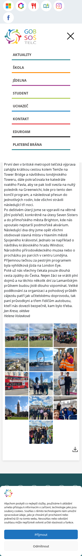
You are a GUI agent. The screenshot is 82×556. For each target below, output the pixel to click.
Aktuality (22, 54)
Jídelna (19, 80)
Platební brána (27, 144)
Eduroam (21, 131)
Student (20, 93)
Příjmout (41, 534)
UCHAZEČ (20, 106)
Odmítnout (41, 546)
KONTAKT (21, 119)
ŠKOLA (18, 67)
